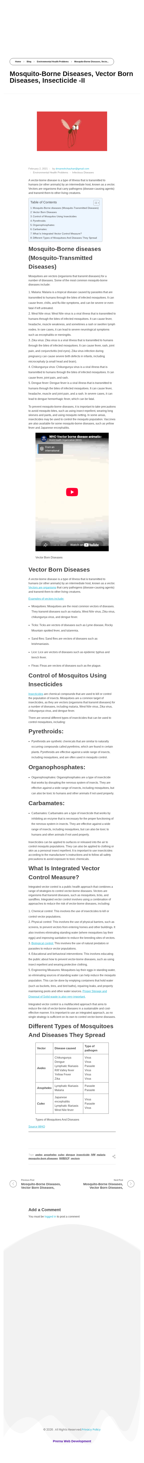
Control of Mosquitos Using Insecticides (55, 216)
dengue (70, 1154)
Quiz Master (19, 1281)
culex (61, 1154)
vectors (75, 1158)
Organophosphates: (44, 225)
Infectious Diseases (83, 172)
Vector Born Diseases (45, 212)
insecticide (83, 1154)
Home (18, 61)
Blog (29, 61)
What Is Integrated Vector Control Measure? (57, 233)
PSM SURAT (27, 16)
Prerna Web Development (72, 1441)
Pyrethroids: (39, 220)
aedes (38, 1154)
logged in (51, 1216)
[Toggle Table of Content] (95, 203)
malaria (101, 1154)
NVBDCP (64, 1158)
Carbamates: (40, 229)
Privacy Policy (91, 1430)
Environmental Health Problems (53, 61)
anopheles (50, 1154)
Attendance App (22, 1306)
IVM (93, 1154)
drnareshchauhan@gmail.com (72, 168)
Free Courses (19, 1293)
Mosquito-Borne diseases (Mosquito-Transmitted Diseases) (66, 208)
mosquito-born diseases (43, 1158)
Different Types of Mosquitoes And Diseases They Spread (65, 237)
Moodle (16, 1299)
